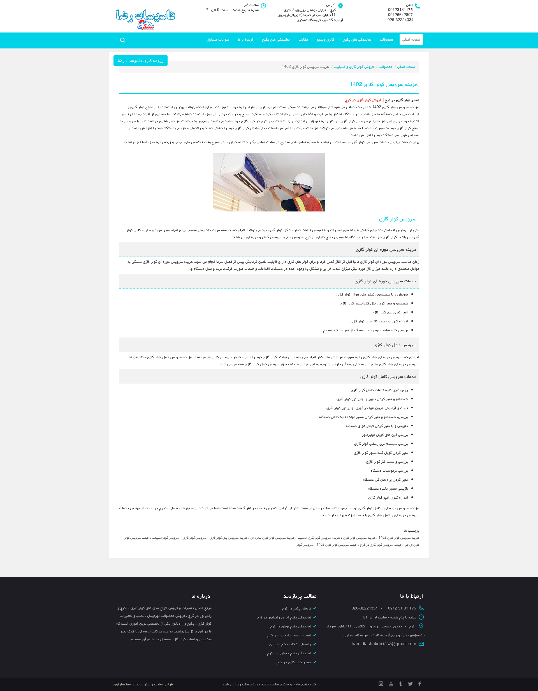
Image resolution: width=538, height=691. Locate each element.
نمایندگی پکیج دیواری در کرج (289, 653)
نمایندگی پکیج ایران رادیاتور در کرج (284, 617)
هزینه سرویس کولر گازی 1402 (399, 537)
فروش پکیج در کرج (296, 608)
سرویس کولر (304, 544)
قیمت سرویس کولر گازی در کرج (380, 544)
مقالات (303, 39)
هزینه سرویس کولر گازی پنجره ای (272, 537)
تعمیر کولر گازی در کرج (294, 662)
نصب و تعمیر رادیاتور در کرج (289, 635)
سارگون (119, 684)
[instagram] (381, 683)
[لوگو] (145, 16)
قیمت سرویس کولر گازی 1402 (337, 544)
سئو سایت (142, 684)
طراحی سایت (163, 684)
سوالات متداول (218, 39)
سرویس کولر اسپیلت (165, 537)
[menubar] (313, 39)
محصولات (386, 39)
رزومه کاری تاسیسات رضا (140, 60)
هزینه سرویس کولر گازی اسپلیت (319, 537)
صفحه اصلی (411, 39)
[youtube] (390, 683)
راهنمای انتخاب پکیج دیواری (290, 644)
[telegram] (400, 683)
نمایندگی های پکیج (357, 39)
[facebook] (420, 683)
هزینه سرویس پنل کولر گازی (228, 537)
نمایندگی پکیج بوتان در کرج (290, 626)
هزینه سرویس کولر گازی (359, 537)
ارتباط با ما (245, 39)
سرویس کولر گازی (194, 537)
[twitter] (410, 683)
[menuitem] (411, 39)
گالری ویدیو (325, 39)
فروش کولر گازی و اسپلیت (354, 66)
